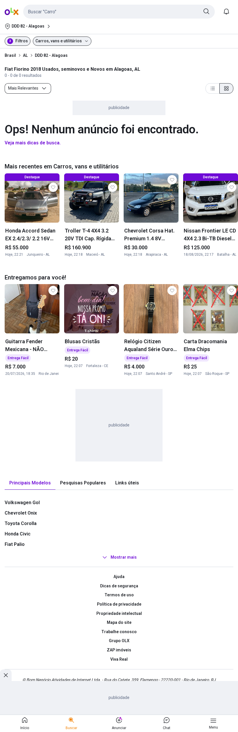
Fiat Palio (15, 544)
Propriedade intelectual (119, 613)
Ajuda (119, 576)
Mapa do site (119, 622)
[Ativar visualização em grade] (226, 88)
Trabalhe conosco (119, 631)
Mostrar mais (124, 557)
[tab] (30, 483)
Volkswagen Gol (22, 502)
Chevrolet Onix (21, 513)
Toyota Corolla (21, 523)
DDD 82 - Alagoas (51, 55)
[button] (119, 12)
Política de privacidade (119, 604)
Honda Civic (17, 534)
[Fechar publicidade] (6, 675)
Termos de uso (119, 595)
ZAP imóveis (119, 650)
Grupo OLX (119, 640)
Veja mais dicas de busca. (33, 143)
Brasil (10, 55)
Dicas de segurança (119, 586)
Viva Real (119, 659)
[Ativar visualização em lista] (212, 88)
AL (25, 55)
